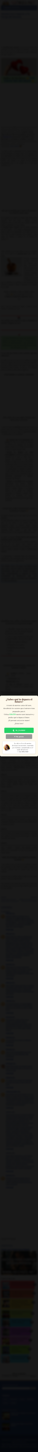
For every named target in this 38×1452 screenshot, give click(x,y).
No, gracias (20, 736)
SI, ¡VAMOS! (20, 730)
